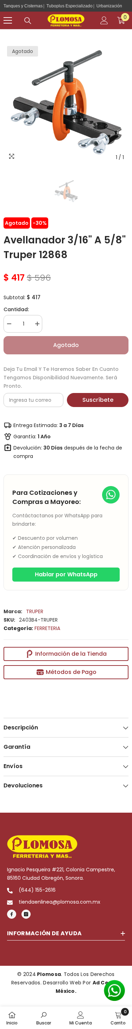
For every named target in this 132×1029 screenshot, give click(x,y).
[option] (66, 102)
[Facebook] (11, 914)
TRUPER (34, 611)
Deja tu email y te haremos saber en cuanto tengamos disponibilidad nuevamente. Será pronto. (61, 377)
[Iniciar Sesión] (104, 20)
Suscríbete (97, 400)
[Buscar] (28, 21)
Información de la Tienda (71, 654)
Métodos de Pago (71, 672)
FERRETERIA (47, 628)
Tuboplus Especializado (69, 6)
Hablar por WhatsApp (66, 574)
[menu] (8, 20)
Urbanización (109, 6)
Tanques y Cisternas (23, 6)
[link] (44, 1018)
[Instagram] (26, 914)
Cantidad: (16, 309)
